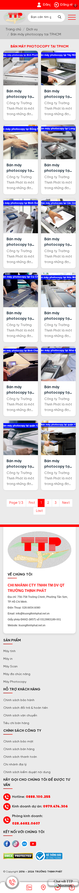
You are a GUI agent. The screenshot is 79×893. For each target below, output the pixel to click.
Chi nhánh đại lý (15, 764)
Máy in (8, 659)
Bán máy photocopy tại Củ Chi (20, 316)
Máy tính (9, 651)
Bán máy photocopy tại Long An (57, 168)
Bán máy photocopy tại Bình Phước (20, 94)
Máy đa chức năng (16, 674)
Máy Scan (10, 666)
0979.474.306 (55, 806)
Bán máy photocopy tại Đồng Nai (20, 168)
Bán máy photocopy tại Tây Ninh (57, 94)
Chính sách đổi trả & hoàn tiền (25, 708)
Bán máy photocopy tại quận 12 (20, 464)
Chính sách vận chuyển (20, 715)
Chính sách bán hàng (18, 749)
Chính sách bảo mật (18, 741)
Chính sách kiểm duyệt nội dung (26, 772)
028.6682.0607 (26, 823)
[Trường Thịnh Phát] (14, 17)
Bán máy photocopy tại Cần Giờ (57, 242)
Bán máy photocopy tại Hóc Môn (57, 316)
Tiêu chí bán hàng (16, 723)
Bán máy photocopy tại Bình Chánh (20, 390)
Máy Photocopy (14, 682)
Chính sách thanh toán (20, 757)
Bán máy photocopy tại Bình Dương (20, 242)
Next (66, 503)
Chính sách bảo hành (18, 700)
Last (39, 511)
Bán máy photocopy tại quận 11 (57, 464)
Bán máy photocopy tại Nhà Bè (57, 390)
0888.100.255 (38, 797)
